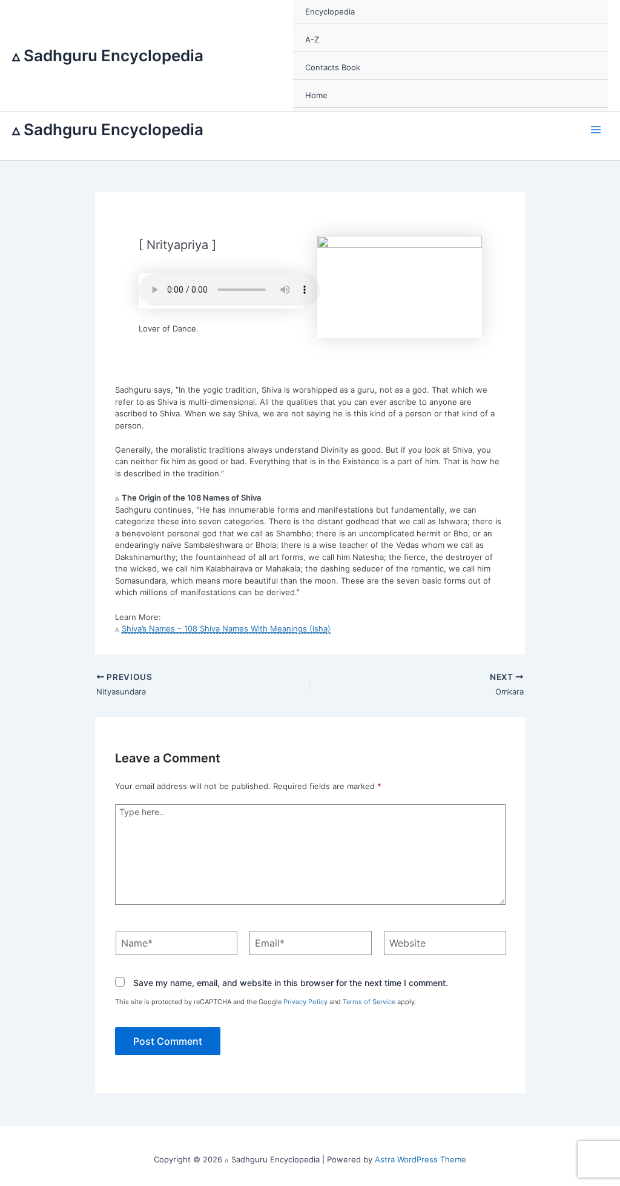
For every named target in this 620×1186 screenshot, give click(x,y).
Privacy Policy (305, 1002)
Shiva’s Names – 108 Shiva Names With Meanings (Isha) (226, 628)
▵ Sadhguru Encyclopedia (107, 55)
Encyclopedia (330, 11)
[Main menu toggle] (596, 130)
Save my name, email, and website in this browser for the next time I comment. (290, 983)
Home (316, 95)
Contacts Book (332, 67)
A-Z (312, 39)
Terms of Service (369, 1002)
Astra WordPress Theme (420, 1159)
